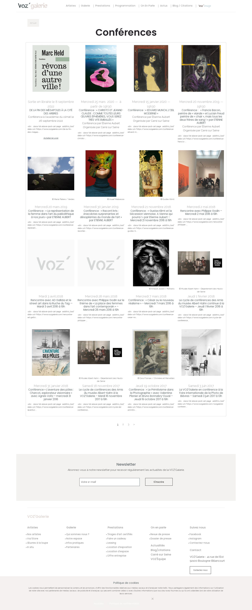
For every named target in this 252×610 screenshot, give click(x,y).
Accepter (99, 603)
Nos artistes (34, 534)
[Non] (149, 601)
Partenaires (73, 547)
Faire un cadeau (116, 538)
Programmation (125, 6)
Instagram (195, 538)
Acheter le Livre (51, 138)
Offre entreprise (116, 555)
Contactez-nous (200, 543)
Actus (163, 6)
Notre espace (74, 538)
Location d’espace (118, 551)
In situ (30, 547)
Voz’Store (32, 538)
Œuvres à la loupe (37, 543)
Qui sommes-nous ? (77, 534)
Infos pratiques (75, 543)
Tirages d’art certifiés (119, 534)
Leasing (111, 543)
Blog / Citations (183, 6)
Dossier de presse (161, 538)
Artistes (71, 6)
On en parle (148, 6)
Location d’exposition (119, 547)
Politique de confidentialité (124, 603)
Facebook (195, 534)
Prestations (102, 6)
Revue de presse (160, 534)
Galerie (85, 6)
